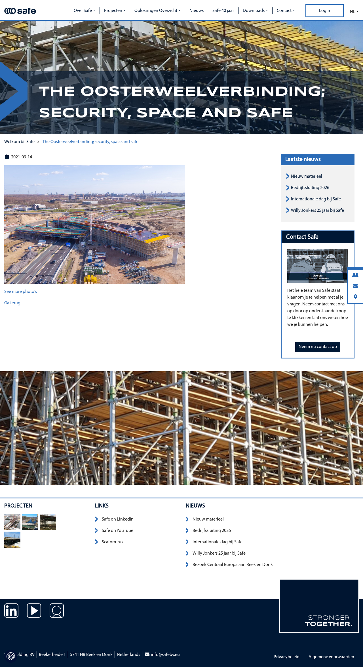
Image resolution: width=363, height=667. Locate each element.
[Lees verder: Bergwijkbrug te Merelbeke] (12, 539)
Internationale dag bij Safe (316, 199)
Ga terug (12, 303)
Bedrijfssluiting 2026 (310, 188)
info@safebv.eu (165, 655)
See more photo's (20, 292)
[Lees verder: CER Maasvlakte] (48, 521)
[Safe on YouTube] (34, 614)
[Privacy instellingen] (10, 656)
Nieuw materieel (306, 176)
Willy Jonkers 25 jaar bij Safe (317, 210)
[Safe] (20, 11)
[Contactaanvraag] (57, 614)
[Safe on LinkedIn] (11, 614)
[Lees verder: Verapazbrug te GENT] (12, 521)
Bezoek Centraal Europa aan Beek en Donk (233, 565)
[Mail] (355, 286)
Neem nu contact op (318, 347)
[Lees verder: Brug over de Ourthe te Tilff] (30, 521)
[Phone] (355, 275)
